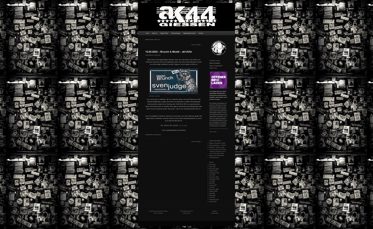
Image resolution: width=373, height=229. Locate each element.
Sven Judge (183, 125)
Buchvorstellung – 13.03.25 (217, 145)
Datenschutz (214, 213)
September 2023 (214, 173)
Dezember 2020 (214, 189)
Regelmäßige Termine (189, 33)
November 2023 (214, 169)
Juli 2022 (212, 181)
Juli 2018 (212, 197)
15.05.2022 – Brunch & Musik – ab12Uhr (168, 51)
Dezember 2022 (214, 177)
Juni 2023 (212, 175)
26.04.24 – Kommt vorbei (216, 147)
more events (212, 132)
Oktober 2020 (213, 191)
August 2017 (213, 201)
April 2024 (212, 167)
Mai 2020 (212, 193)
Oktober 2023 (213, 171)
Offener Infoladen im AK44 (217, 143)
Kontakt (201, 33)
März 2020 (212, 195)
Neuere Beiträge (196, 45)
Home (147, 33)
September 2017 (214, 199)
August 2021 (213, 185)
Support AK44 (164, 33)
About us (154, 33)
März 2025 (212, 165)
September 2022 (214, 179)
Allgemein (158, 134)
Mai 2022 (212, 183)
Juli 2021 (212, 187)
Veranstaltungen (175, 33)
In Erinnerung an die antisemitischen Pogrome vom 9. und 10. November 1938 (217, 151)
